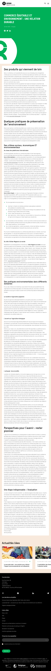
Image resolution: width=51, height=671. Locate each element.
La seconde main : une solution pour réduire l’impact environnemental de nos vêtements (22, 602)
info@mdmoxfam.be (6, 585)
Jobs (3, 615)
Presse (3, 618)
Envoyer (6, 651)
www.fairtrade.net (14, 168)
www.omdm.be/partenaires (14, 261)
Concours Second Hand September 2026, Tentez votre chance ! (16, 600)
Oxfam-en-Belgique (24, 658)
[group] (17, 557)
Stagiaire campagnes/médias (8, 605)
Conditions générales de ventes (9, 631)
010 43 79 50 (5, 584)
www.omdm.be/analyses (14, 116)
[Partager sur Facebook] (5, 30)
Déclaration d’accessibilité (8, 628)
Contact (4, 620)
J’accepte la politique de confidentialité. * (12, 644)
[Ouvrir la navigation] (48, 3)
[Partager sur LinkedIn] (10, 30)
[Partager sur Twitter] (7, 30)
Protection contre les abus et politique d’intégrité (13, 626)
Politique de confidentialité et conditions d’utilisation (14, 623)
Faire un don (5, 613)
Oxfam (43, 658)
